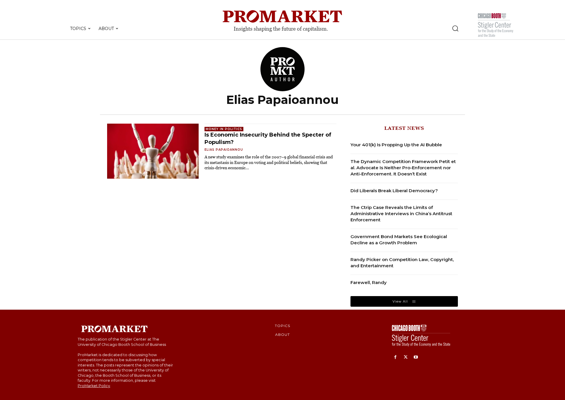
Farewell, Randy (368, 282)
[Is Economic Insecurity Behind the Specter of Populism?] (153, 151)
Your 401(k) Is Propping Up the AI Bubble (396, 144)
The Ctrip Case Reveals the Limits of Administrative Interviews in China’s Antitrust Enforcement (401, 214)
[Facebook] (395, 357)
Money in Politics (224, 129)
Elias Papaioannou (224, 150)
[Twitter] (405, 357)
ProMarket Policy (94, 386)
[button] (455, 28)
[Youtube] (416, 357)
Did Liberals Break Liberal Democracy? (394, 190)
